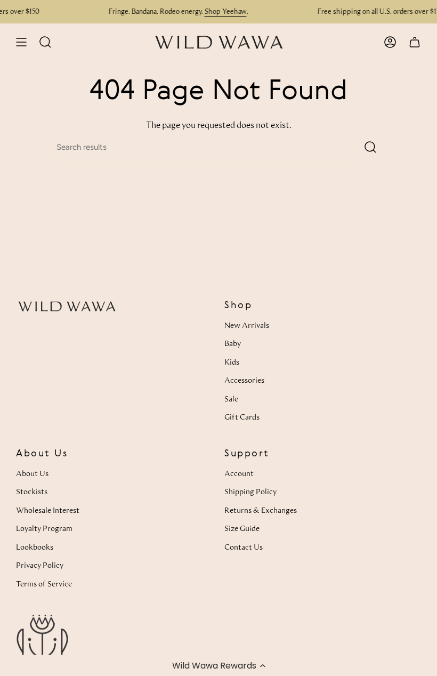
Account (239, 473)
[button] (218, 665)
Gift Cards (242, 416)
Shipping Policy (250, 491)
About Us (32, 473)
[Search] (370, 147)
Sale (231, 398)
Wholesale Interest (47, 509)
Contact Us (243, 546)
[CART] (414, 42)
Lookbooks (34, 546)
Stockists (31, 491)
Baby (232, 343)
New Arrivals (246, 324)
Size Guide (242, 528)
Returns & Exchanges (260, 509)
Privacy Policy (39, 564)
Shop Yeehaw (147, 11)
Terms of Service (44, 583)
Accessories (244, 379)
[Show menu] (21, 42)
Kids (231, 361)
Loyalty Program (44, 528)
